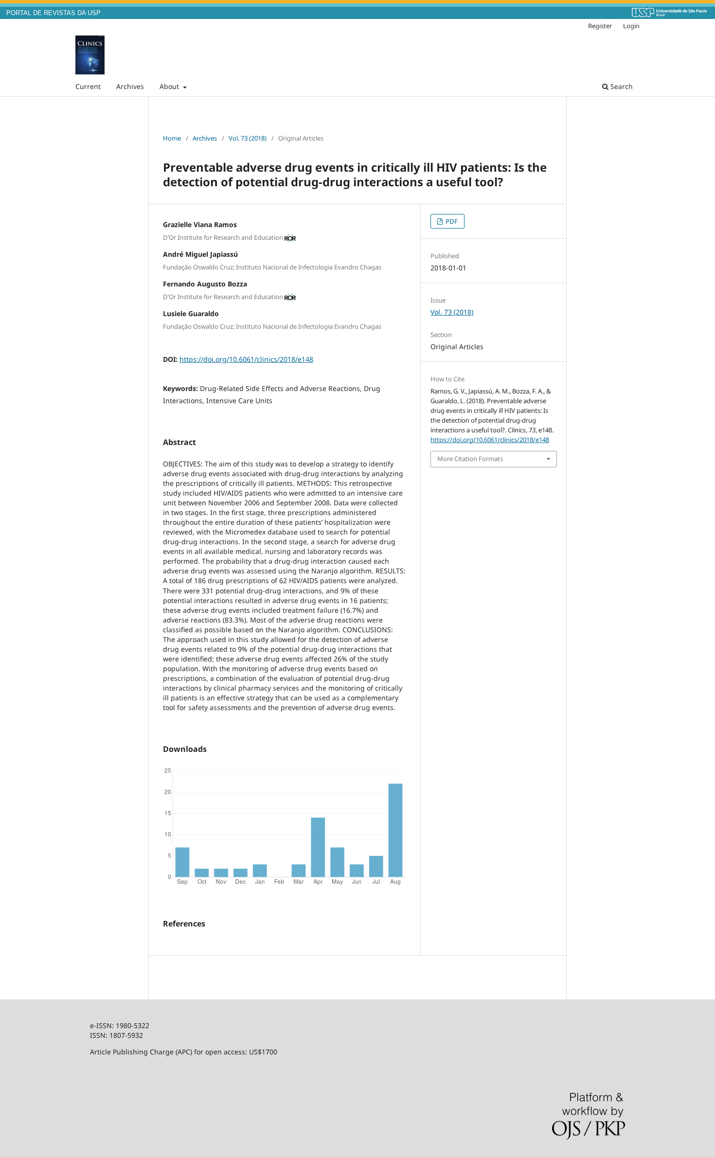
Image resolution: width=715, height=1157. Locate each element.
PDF (451, 221)
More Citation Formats (470, 458)
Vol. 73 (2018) (248, 138)
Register (600, 25)
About (170, 86)
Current (88, 86)
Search (620, 86)
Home (172, 138)
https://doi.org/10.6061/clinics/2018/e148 (246, 359)
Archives (130, 86)
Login (631, 25)
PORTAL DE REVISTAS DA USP (53, 13)
